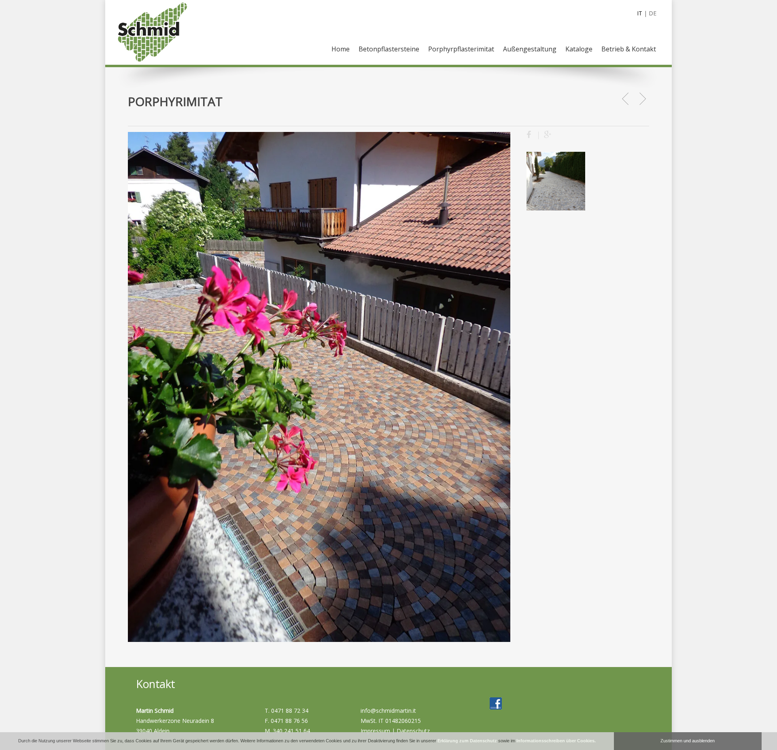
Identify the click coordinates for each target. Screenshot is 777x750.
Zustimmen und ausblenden (687, 740)
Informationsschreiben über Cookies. (556, 740)
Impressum (375, 731)
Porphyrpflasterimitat (461, 49)
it (639, 13)
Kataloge (578, 49)
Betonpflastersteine (389, 49)
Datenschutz (413, 731)
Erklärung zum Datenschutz (467, 740)
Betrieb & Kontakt (628, 49)
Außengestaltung (529, 49)
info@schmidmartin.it (388, 710)
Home (340, 49)
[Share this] (532, 135)
